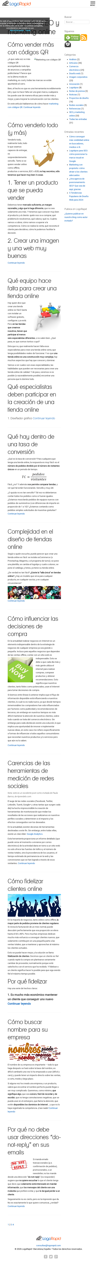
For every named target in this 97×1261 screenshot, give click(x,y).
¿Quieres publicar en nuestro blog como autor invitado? (76, 217)
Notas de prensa (77, 91)
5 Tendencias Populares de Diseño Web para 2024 (78, 196)
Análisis (73, 59)
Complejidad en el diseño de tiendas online (30, 539)
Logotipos (74, 87)
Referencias (75, 108)
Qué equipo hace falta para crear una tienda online (32, 288)
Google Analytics (35, 834)
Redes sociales (76, 105)
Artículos (73, 63)
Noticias (73, 94)
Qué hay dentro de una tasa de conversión (31, 444)
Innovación (74, 84)
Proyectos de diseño (79, 98)
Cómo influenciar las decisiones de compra (33, 626)
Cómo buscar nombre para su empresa (28, 1029)
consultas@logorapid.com (48, 1245)
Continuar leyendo (31, 107)
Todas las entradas (78, 119)
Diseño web (74, 73)
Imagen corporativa (78, 77)
